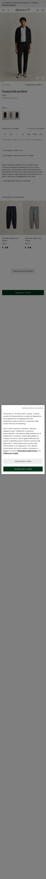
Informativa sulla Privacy (27, 451)
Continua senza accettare (32, 408)
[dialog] (23, 439)
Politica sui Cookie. (10, 453)
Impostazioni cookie (23, 461)
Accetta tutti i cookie (23, 469)
